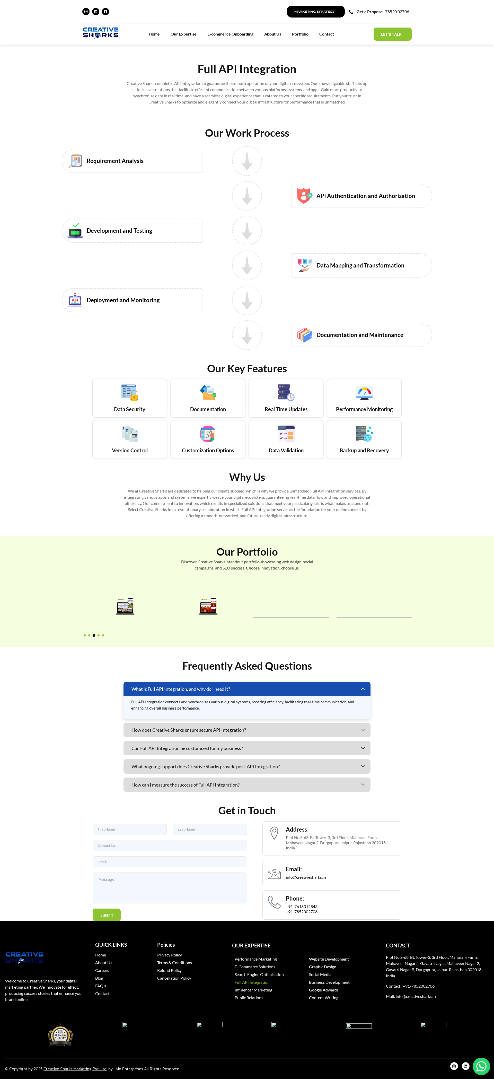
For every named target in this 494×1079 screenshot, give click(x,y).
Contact (326, 33)
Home (154, 33)
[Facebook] (105, 11)
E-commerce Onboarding (230, 33)
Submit (106, 914)
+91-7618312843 (301, 906)
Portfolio (300, 33)
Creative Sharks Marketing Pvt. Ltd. (75, 1069)
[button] (85, 635)
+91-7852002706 (301, 911)
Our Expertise (184, 33)
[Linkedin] (95, 11)
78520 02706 (397, 11)
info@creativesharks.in (306, 877)
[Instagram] (86, 11)
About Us (272, 33)
